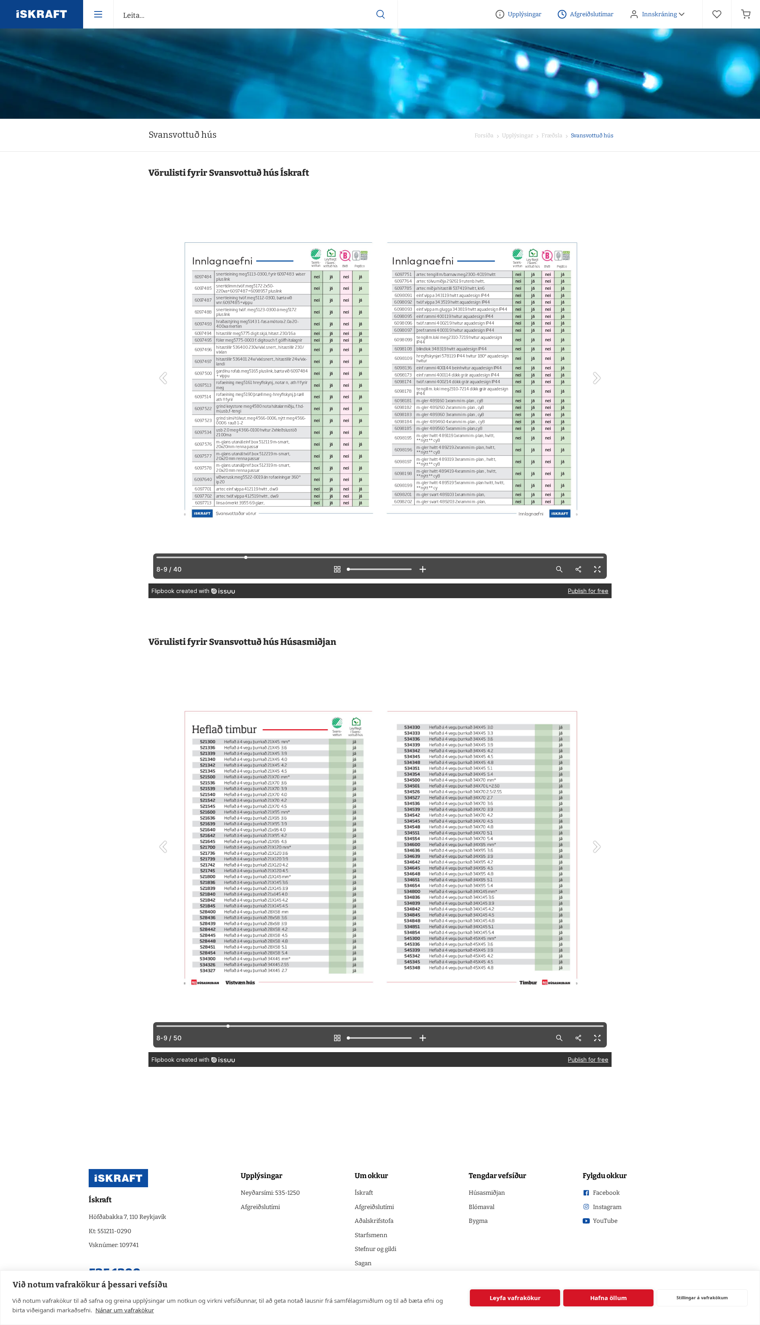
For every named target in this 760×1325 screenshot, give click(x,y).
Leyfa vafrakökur (515, 1298)
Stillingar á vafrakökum (702, 1297)
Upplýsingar (517, 135)
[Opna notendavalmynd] (681, 14)
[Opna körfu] (745, 14)
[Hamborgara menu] (98, 14)
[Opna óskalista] (717, 14)
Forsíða (484, 135)
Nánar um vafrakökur (124, 1310)
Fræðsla (551, 135)
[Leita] (381, 14)
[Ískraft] (41, 14)
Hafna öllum (608, 1298)
